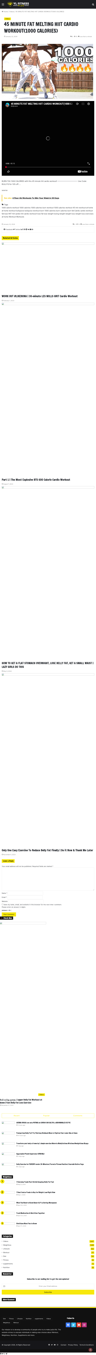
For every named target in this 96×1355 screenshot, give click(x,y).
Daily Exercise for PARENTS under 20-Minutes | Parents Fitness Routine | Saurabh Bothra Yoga (50, 1164)
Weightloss (7, 1245)
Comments (77, 1115)
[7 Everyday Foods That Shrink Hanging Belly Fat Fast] (8, 1185)
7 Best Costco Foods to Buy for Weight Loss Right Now (35, 1192)
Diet (4, 1256)
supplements (8, 1264)
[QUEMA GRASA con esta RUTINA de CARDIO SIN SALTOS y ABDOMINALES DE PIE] (8, 1126)
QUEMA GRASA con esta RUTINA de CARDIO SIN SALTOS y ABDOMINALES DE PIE (43, 1123)
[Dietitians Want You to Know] (8, 1226)
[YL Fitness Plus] (18, 4)
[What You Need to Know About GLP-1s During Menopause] (8, 1206)
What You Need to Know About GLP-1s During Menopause (36, 1203)
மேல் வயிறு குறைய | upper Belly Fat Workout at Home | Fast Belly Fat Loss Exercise (21, 1101)
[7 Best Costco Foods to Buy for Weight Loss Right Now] (8, 1195)
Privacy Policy (73, 1345)
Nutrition (6, 1267)
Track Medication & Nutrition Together (30, 1213)
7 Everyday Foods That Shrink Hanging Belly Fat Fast (35, 1182)
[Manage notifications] (90, 1350)
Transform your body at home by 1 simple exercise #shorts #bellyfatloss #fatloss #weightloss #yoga (52, 1143)
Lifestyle (6, 1249)
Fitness (6, 1260)
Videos (5, 1241)
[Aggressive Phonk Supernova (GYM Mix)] (8, 1157)
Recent (17, 1115)
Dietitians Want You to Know (26, 1223)
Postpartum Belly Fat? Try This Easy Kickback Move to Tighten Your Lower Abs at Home (46, 1133)
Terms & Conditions (86, 1345)
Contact (63, 1345)
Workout (6, 1252)
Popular (46, 1115)
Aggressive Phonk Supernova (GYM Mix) (30, 1154)
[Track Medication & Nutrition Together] (8, 1216)
